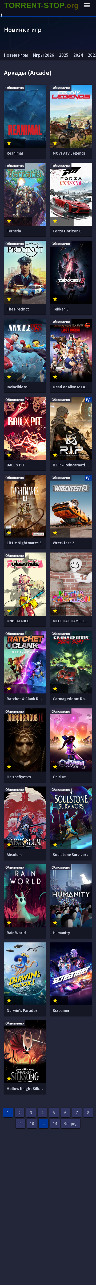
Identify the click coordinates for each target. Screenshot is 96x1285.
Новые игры (16, 55)
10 (32, 1123)
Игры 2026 (43, 55)
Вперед (70, 1123)
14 (55, 1123)
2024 (78, 55)
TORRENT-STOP (41, 5)
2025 (64, 55)
